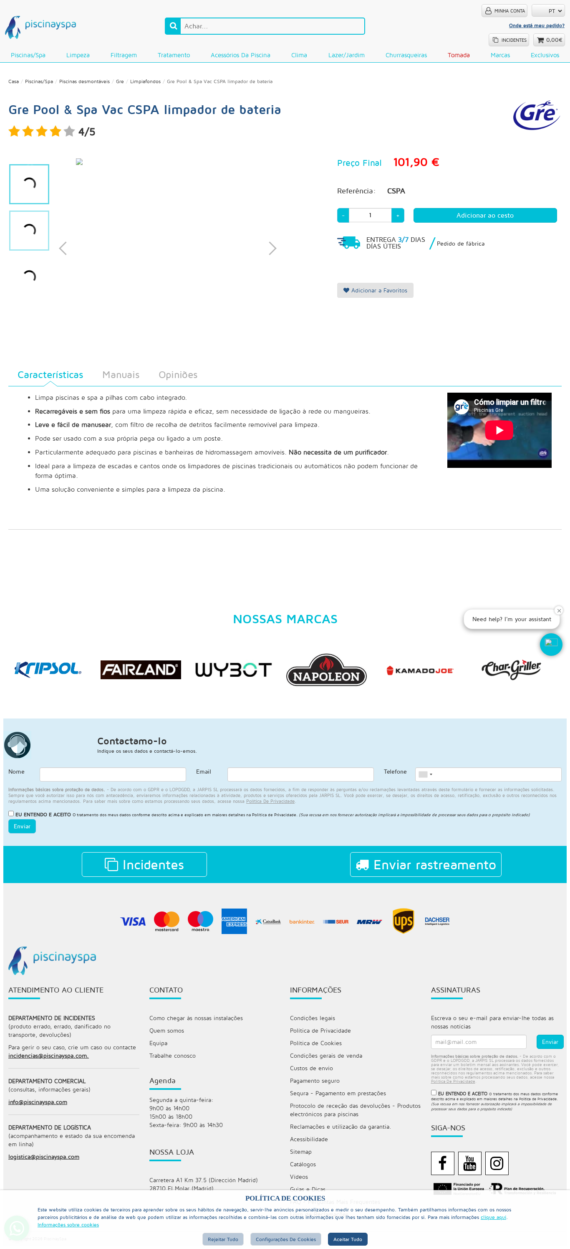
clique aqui (493, 1217)
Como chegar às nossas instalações (196, 1017)
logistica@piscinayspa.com (43, 1156)
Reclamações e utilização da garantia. (340, 1126)
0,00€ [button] (554, 39)
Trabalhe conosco (172, 1055)
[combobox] (425, 774)
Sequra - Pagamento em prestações (338, 1093)
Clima (299, 54)
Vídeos (299, 1176)
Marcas (500, 54)
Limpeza (78, 54)
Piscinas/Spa (28, 54)
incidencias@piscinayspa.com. (48, 1055)
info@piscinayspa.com (37, 1101)
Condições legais (312, 1017)
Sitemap (301, 1151)
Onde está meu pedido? (537, 25)
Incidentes (151, 864)
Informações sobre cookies (68, 1224)
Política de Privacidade (274, 814)
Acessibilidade (309, 1138)
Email (203, 771)
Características (50, 374)
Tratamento (174, 54)
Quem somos (166, 1030)
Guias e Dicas (307, 1189)
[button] (551, 644)
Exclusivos (545, 54)
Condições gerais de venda (326, 1055)
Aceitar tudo (347, 1239)
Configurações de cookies (286, 1239)
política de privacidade (270, 801)
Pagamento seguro (315, 1080)
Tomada (459, 54)
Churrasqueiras (406, 54)
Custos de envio (311, 1067)
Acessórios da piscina (240, 54)
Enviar (22, 826)
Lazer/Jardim (346, 54)
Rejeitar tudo (223, 1239)
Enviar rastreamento (432, 864)
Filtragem (124, 54)
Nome (16, 771)
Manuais (120, 374)
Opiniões (178, 374)
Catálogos (303, 1164)
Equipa (158, 1042)
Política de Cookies (316, 1042)
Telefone (395, 771)
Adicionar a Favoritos (378, 290)
